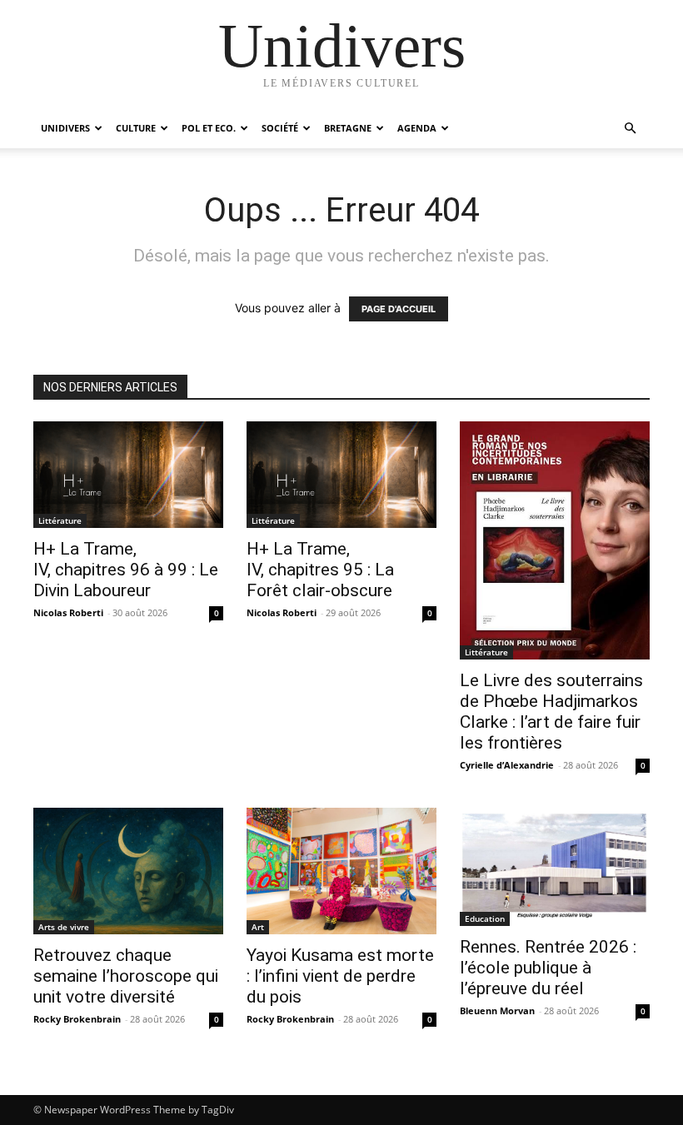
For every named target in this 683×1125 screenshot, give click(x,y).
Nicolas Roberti (68, 612)
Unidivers (65, 128)
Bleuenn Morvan (497, 1010)
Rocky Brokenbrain (77, 1019)
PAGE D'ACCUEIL (398, 309)
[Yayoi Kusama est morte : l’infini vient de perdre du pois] (341, 871)
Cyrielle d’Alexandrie (507, 765)
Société (280, 128)
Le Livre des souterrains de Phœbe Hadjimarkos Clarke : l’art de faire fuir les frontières (551, 711)
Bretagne (347, 128)
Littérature (60, 520)
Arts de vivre (63, 927)
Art (258, 927)
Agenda (416, 128)
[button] (630, 129)
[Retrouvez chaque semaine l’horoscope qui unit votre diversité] (128, 871)
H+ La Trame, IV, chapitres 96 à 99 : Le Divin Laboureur (125, 569)
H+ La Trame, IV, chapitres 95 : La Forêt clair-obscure (320, 569)
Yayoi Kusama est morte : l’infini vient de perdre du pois (340, 976)
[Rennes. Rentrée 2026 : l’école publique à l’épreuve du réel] (555, 866)
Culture (136, 128)
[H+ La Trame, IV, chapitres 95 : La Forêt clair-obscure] (341, 474)
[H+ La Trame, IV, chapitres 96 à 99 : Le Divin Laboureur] (128, 474)
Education (485, 918)
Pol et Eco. (209, 128)
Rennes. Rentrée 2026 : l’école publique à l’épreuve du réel (548, 967)
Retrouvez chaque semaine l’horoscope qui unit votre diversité (125, 976)
